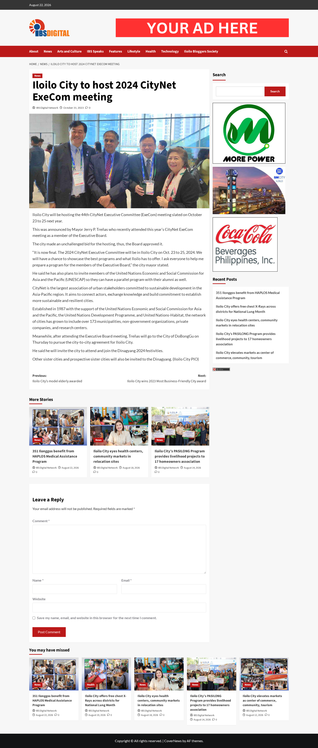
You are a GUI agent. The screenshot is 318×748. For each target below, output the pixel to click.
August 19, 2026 (97, 715)
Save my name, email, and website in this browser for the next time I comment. (97, 618)
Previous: (57, 378)
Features (115, 51)
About (33, 51)
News (48, 51)
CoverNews (173, 741)
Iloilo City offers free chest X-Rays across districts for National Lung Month (246, 308)
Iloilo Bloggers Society (201, 51)
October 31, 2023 (73, 107)
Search (219, 75)
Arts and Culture (69, 51)
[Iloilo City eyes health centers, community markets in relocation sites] (119, 426)
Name (37, 580)
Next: (166, 378)
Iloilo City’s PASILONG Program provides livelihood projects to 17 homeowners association (180, 456)
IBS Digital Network (47, 107)
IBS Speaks (95, 51)
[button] (286, 51)
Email (126, 580)
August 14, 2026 (192, 468)
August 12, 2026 (254, 715)
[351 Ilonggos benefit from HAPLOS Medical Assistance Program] (58, 426)
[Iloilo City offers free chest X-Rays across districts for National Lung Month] (106, 674)
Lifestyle (133, 51)
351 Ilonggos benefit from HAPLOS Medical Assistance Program (54, 456)
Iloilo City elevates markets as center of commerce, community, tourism (245, 355)
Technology (170, 51)
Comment (41, 521)
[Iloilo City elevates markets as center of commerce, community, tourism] (264, 674)
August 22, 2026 (70, 468)
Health (151, 51)
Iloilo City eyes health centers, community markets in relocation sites (118, 456)
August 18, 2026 (131, 468)
